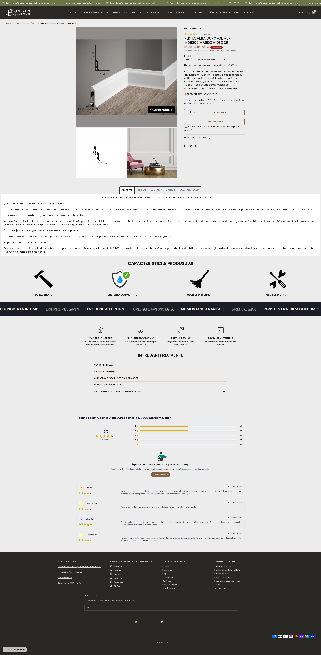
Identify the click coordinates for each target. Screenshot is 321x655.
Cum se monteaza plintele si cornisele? (116, 378)
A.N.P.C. (217, 584)
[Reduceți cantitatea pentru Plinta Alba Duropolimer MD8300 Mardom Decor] (186, 112)
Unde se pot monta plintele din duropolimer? (119, 391)
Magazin (17, 23)
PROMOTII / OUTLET (30, 23)
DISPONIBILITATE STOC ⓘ (197, 137)
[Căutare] (308, 12)
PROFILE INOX (112, 12)
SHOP (236, 12)
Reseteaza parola (170, 584)
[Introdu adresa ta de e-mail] (234, 608)
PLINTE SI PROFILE (92, 12)
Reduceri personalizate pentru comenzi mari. (152, 3)
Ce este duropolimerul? (107, 384)
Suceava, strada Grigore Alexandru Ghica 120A (79, 566)
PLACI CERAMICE (131, 12)
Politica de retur (221, 573)
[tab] (127, 190)
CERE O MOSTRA (214, 121)
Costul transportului (200, 51)
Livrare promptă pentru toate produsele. (46, 3)
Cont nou (166, 581)
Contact (166, 566)
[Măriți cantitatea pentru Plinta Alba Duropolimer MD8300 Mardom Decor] (194, 112)
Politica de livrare (222, 577)
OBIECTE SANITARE (153, 12)
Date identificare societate (227, 581)
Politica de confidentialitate (227, 570)
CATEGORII (200, 12)
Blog (164, 573)
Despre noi (167, 570)
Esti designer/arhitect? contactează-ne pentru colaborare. (98, 3)
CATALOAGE (248, 12)
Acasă (8, 23)
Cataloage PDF (169, 588)
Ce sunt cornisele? (104, 371)
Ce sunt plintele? (103, 364)
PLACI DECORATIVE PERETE (177, 12)
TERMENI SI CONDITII (225, 561)
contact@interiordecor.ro (70, 572)
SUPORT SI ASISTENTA (173, 561)
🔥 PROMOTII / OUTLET (219, 12)
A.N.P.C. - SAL (220, 588)
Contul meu (167, 577)
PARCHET (74, 12)
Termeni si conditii (222, 566)
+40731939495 (65, 577)
